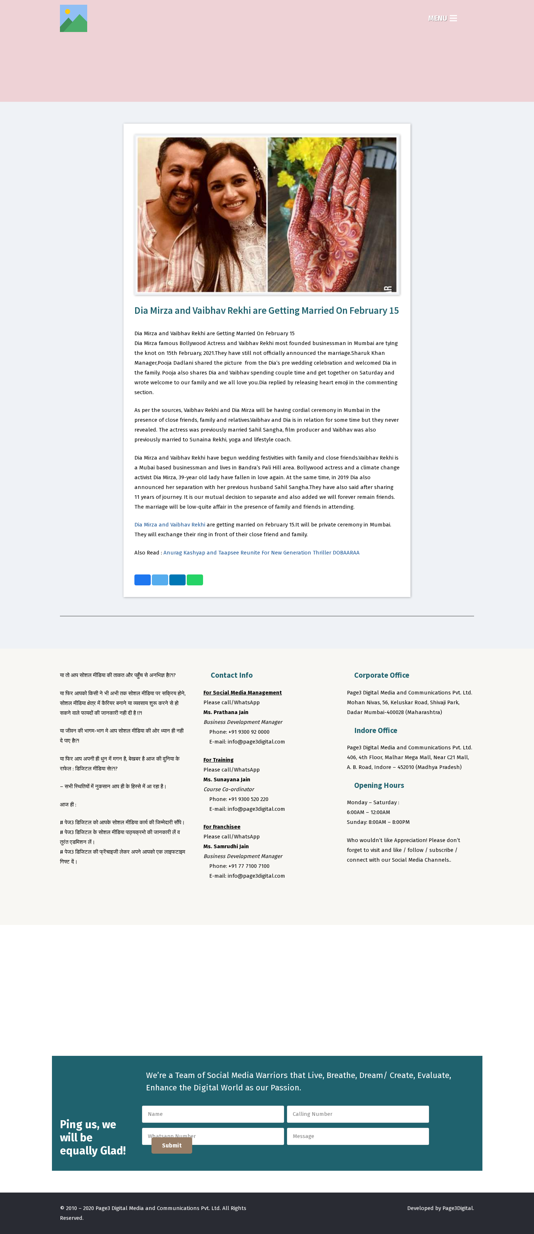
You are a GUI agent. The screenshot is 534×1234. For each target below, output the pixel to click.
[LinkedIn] (394, 880)
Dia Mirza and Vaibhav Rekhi (169, 524)
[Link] (73, 18)
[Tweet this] (160, 579)
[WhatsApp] (408, 880)
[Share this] (142, 579)
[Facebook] (354, 880)
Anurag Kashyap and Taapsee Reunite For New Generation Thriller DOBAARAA (261, 552)
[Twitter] (367, 880)
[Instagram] (381, 880)
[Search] (469, 18)
